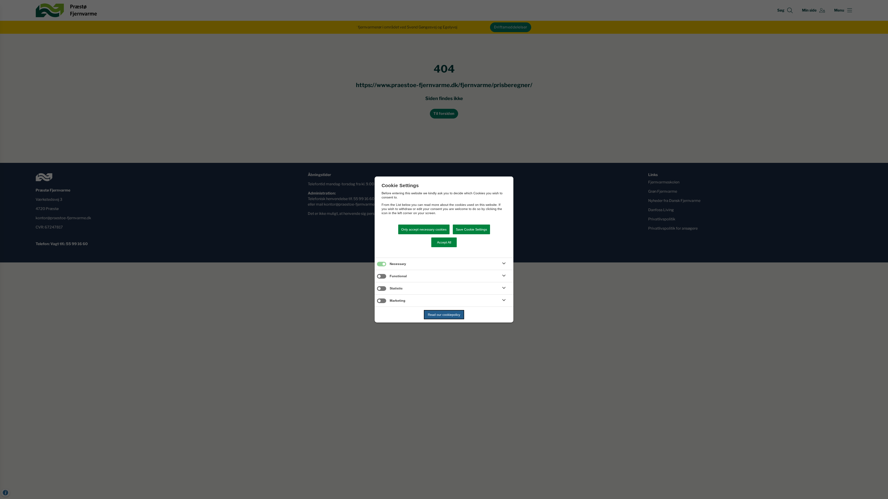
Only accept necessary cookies (424, 229)
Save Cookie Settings (471, 229)
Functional (398, 276)
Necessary (398, 264)
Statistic (396, 288)
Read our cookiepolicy (444, 314)
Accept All (444, 242)
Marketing (397, 300)
